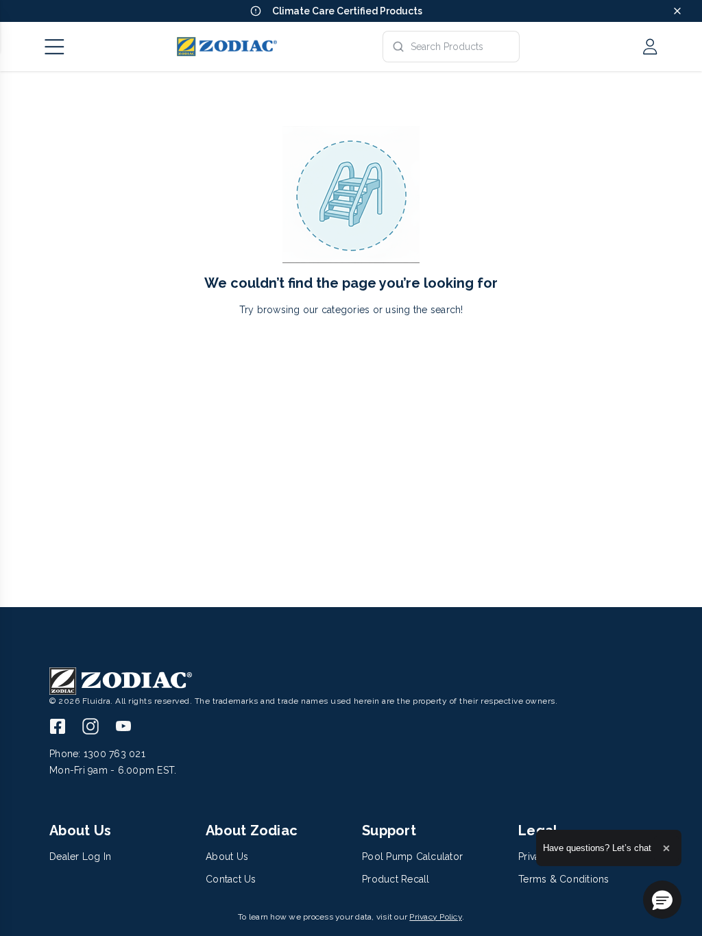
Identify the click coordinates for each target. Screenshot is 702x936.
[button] (662, 899)
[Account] (650, 46)
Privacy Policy (435, 917)
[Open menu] (54, 46)
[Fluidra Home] (226, 46)
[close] (677, 11)
